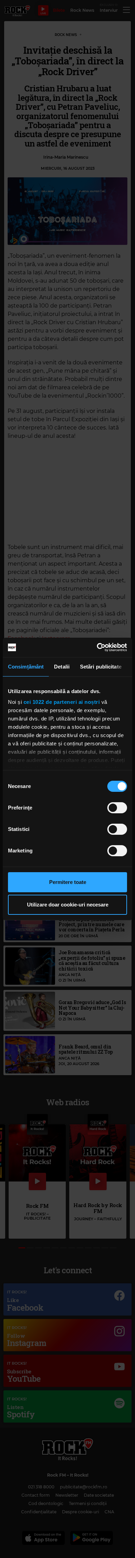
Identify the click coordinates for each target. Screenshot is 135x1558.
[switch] (117, 807)
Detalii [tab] (62, 667)
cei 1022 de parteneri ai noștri (62, 702)
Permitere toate (67, 882)
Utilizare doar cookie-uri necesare (67, 905)
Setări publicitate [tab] (101, 667)
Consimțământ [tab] (26, 667)
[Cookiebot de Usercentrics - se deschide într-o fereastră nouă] (97, 647)
